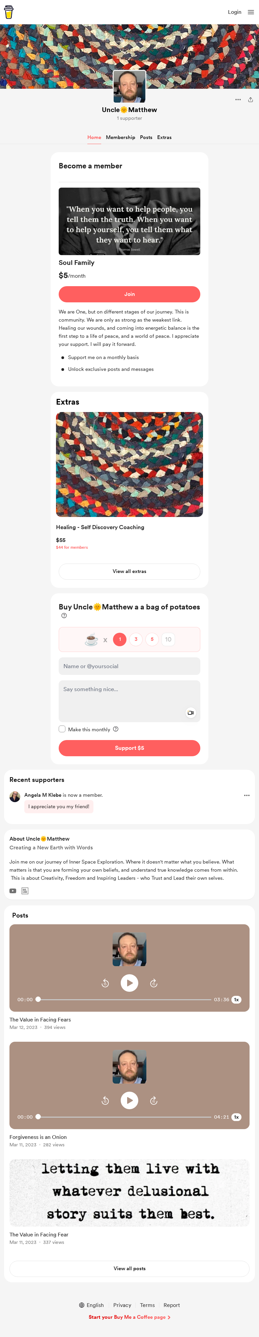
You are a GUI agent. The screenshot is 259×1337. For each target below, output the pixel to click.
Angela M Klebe (42, 795)
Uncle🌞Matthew (129, 110)
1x (236, 1000)
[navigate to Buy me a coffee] (8, 12)
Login (234, 12)
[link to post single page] (129, 1022)
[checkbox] (84, 729)
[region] (129, 269)
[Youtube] (12, 891)
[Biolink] (25, 891)
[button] (251, 12)
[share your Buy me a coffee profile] (251, 99)
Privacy (122, 1305)
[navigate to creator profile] (129, 87)
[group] (129, 280)
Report (172, 1305)
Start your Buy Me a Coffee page (127, 1317)
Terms (147, 1305)
